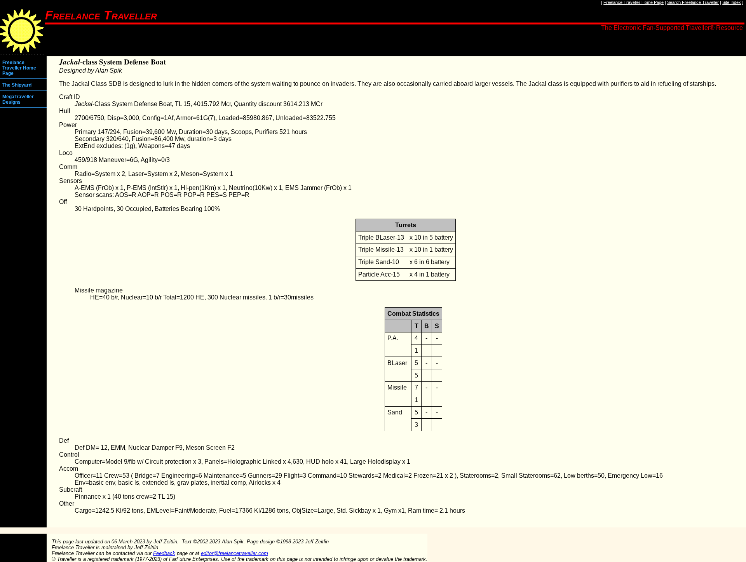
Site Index (731, 2)
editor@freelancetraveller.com (234, 553)
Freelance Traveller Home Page (633, 2)
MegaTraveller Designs (18, 99)
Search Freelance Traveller (693, 2)
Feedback (164, 553)
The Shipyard (16, 85)
